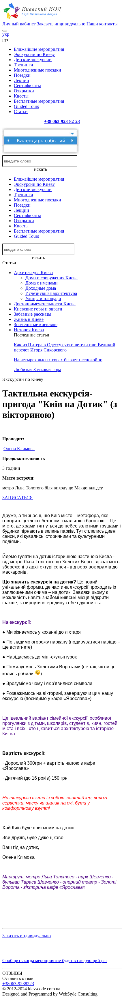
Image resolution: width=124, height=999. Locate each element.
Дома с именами (41, 282)
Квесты (21, 95)
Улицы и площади (43, 298)
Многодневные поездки (37, 70)
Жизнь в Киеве (29, 319)
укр (5, 34)
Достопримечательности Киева (45, 303)
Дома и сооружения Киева (51, 277)
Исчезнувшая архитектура (51, 293)
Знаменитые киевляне (35, 324)
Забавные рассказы (32, 314)
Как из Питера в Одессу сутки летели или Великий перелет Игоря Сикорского (64, 347)
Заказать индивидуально (62, 23)
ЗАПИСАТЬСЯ (17, 497)
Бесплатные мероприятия (39, 101)
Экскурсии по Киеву (34, 54)
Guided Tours (26, 106)
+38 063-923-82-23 (62, 121)
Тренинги (23, 64)
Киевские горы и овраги (38, 308)
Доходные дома (40, 288)
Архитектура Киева (33, 272)
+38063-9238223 (18, 983)
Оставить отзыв (17, 978)
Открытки (24, 90)
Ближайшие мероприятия (39, 49)
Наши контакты (102, 23)
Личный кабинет (19, 23)
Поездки (22, 75)
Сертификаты (27, 85)
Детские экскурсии (33, 59)
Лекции (21, 80)
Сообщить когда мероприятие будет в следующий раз (54, 960)
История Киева (29, 329)
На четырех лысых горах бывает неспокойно (58, 359)
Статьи (21, 111)
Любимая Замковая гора (37, 369)
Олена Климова (19, 448)
